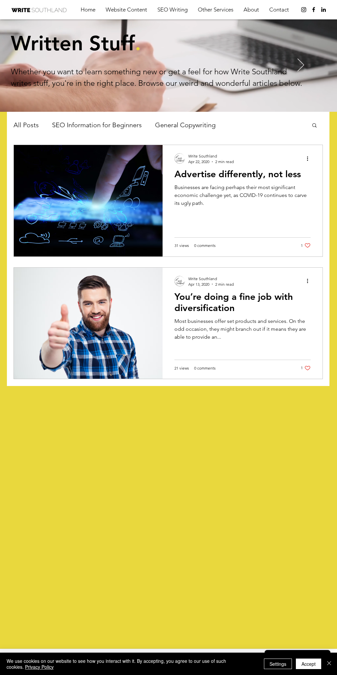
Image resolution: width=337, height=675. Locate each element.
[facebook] (313, 9)
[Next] (301, 65)
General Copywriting (185, 125)
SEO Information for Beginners (97, 125)
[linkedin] (323, 9)
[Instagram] (303, 9)
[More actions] (310, 158)
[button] (215, 9)
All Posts (26, 125)
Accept (308, 664)
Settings (278, 664)
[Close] (329, 664)
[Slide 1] (168, 99)
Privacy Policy (39, 666)
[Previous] (36, 65)
